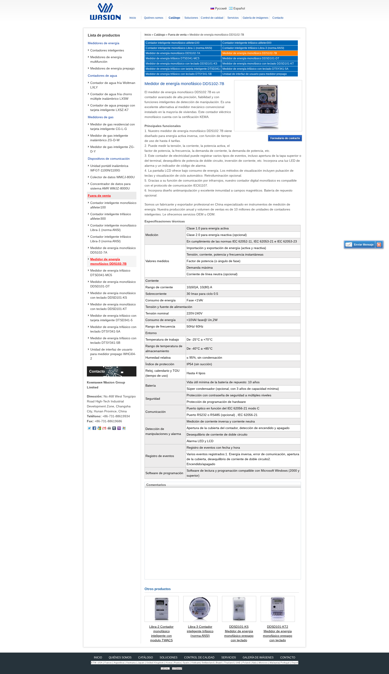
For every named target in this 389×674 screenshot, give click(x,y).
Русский (220, 8)
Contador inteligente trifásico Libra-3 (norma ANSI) (110, 239)
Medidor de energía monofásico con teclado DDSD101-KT (113, 306)
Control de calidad (199, 657)
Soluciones (168, 657)
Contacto (97, 371)
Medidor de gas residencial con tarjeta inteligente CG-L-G (112, 126)
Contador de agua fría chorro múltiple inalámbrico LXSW (111, 96)
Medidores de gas (100, 117)
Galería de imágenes (258, 657)
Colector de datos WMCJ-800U (112, 177)
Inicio (148, 34)
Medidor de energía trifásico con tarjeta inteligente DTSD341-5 (113, 318)
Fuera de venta (99, 195)
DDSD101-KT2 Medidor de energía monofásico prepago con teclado (277, 633)
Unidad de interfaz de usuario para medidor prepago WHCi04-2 (113, 354)
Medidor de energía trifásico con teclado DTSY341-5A (113, 329)
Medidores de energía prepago (112, 68)
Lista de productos (104, 35)
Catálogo (159, 34)
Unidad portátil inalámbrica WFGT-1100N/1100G (109, 168)
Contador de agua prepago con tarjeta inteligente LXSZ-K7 (112, 108)
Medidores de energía (103, 43)
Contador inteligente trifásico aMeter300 (110, 216)
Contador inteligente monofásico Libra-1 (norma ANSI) (113, 228)
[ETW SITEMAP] (177, 668)
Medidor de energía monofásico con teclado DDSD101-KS (113, 295)
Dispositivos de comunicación (109, 158)
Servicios (228, 657)
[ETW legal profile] (165, 668)
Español (239, 8)
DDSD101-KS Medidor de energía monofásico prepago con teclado (238, 633)
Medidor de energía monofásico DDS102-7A (113, 250)
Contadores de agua (102, 75)
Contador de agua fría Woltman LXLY (112, 85)
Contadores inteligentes (107, 50)
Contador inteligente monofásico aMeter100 (113, 205)
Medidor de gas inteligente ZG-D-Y (112, 149)
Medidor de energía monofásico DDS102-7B (108, 261)
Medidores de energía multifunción (106, 59)
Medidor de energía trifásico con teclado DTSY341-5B (113, 340)
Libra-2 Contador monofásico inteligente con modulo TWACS (161, 633)
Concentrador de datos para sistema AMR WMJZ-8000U (110, 186)
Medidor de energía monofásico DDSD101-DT (113, 284)
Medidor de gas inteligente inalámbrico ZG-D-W (109, 138)
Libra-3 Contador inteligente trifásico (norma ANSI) (200, 631)
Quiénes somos (120, 657)
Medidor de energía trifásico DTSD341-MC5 (110, 273)
